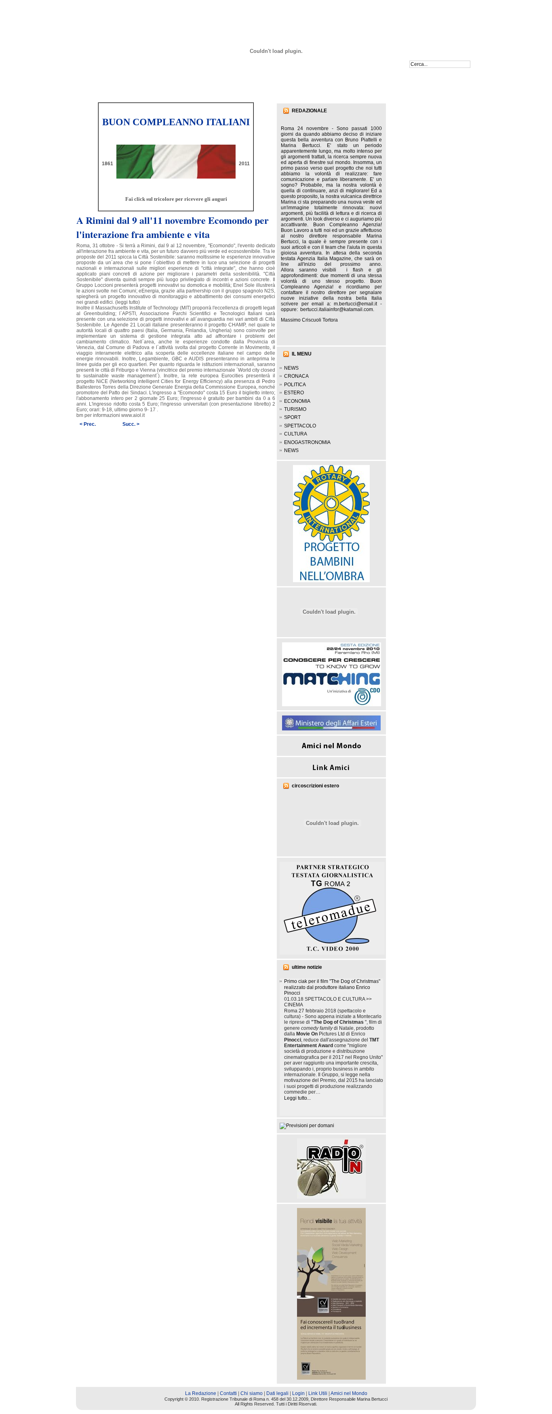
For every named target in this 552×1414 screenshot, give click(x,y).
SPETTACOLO (300, 426)
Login (298, 1393)
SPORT (292, 417)
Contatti (228, 1393)
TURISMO (295, 409)
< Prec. (88, 424)
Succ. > (130, 424)
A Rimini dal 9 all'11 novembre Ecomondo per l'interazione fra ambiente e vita (172, 227)
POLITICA (295, 384)
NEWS (291, 368)
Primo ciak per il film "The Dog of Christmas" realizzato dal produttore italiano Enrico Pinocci (332, 987)
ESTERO (294, 393)
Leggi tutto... (297, 1098)
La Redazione (200, 1393)
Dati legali (277, 1393)
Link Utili (317, 1393)
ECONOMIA (297, 401)
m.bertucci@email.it (355, 304)
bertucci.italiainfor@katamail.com (336, 309)
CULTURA (295, 434)
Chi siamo (251, 1393)
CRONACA (296, 376)
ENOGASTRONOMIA (307, 442)
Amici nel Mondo (349, 1393)
